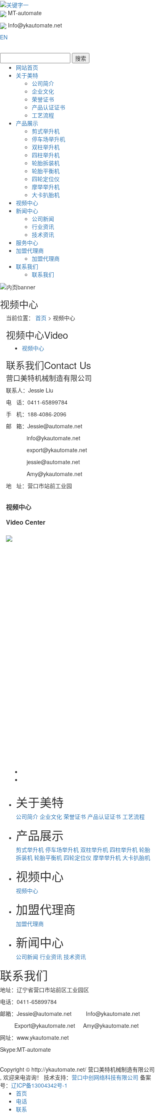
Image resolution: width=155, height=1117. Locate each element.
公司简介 (43, 83)
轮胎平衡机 (46, 171)
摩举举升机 (46, 187)
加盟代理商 (30, 250)
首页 (40, 318)
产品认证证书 (48, 107)
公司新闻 (43, 219)
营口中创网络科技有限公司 (105, 1077)
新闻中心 (27, 211)
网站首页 (27, 67)
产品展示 (27, 123)
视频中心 (27, 203)
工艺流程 (43, 115)
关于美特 (27, 75)
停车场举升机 (48, 139)
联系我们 (27, 266)
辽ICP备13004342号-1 (39, 1085)
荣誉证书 (43, 99)
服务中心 (27, 242)
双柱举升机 (46, 147)
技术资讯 (43, 234)
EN (4, 37)
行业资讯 (43, 226)
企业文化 (43, 91)
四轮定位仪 (46, 179)
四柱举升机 (46, 155)
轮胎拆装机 (46, 163)
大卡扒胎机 (46, 195)
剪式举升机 (46, 131)
